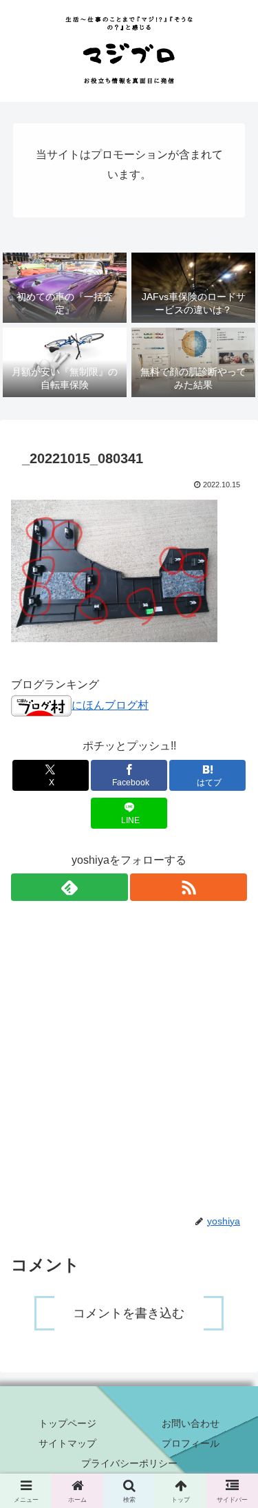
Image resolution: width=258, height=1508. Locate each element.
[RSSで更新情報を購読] (188, 887)
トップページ (67, 1423)
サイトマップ (67, 1443)
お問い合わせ (190, 1423)
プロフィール (190, 1443)
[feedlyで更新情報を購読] (69, 887)
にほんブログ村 (110, 705)
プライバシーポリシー (129, 1463)
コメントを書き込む (128, 1313)
